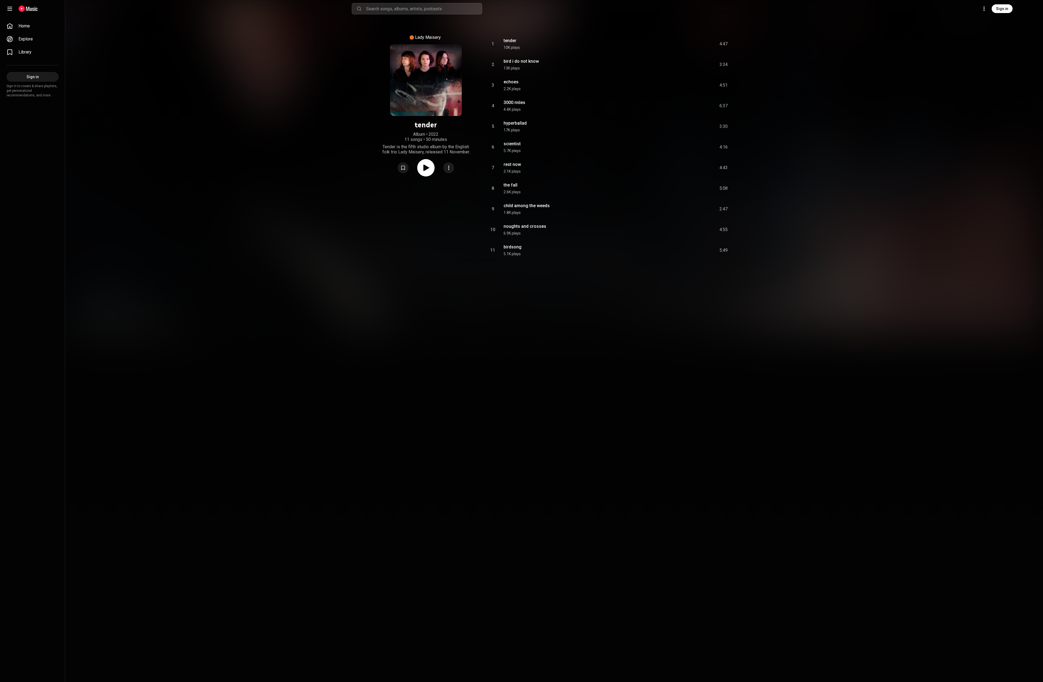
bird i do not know (521, 61)
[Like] (682, 44)
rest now (512, 164)
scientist (512, 143)
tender (510, 40)
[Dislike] (693, 44)
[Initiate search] (359, 8)
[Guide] (10, 8)
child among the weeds (527, 205)
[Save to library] (403, 168)
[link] (32, 26)
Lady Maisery (428, 37)
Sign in (1002, 9)
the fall (510, 185)
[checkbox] (724, 44)
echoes (511, 81)
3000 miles (514, 102)
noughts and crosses (525, 226)
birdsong (513, 247)
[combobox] (424, 8)
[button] (403, 167)
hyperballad (515, 123)
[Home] (28, 8)
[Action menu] (448, 167)
